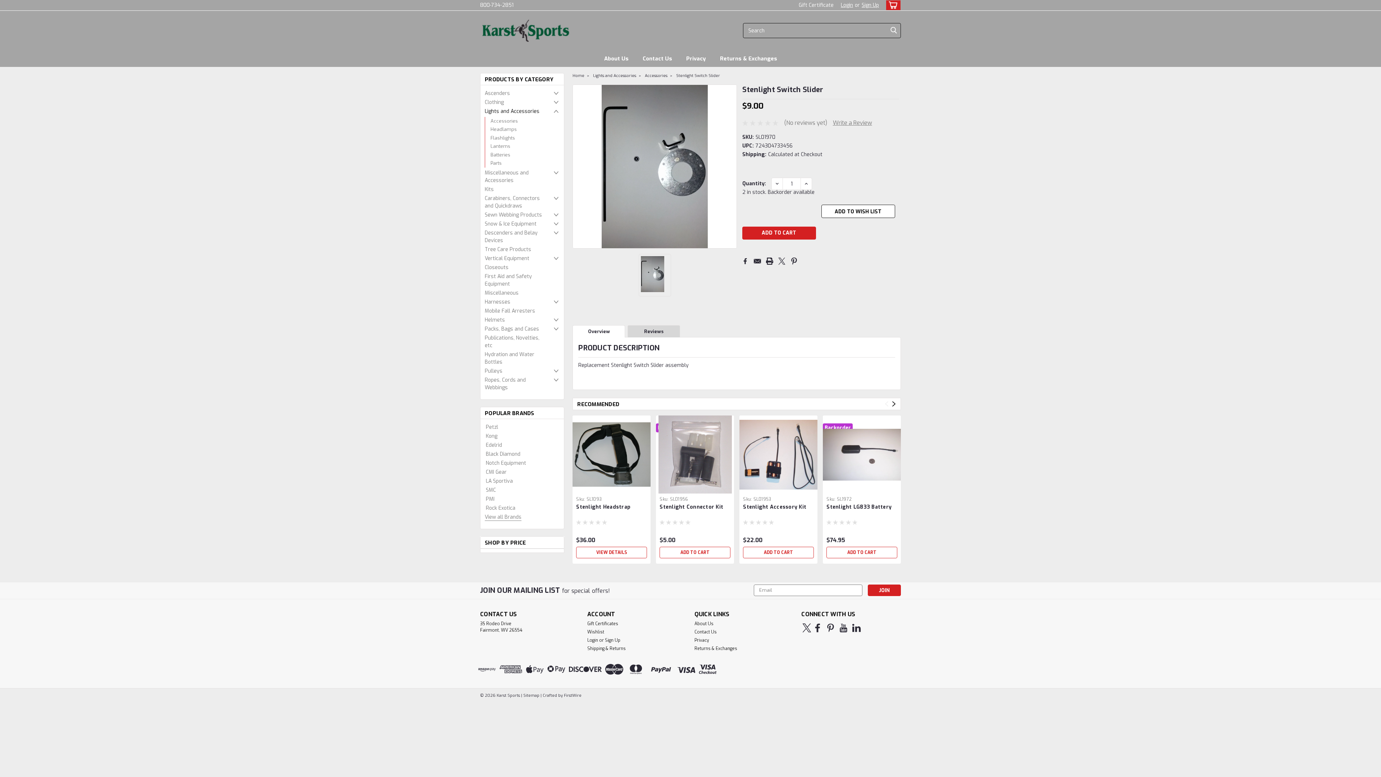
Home (578, 75)
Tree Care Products (508, 249)
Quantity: (754, 183)
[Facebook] (745, 261)
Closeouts (497, 267)
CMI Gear (496, 472)
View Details (611, 552)
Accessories (504, 121)
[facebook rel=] (817, 627)
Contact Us (657, 58)
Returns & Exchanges (748, 58)
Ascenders (497, 93)
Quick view (611, 488)
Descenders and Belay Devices (511, 237)
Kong (491, 436)
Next (894, 404)
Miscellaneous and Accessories (507, 176)
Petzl (492, 427)
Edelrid (494, 445)
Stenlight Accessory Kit (774, 507)
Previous (886, 404)
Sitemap (531, 695)
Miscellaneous (502, 293)
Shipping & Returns (606, 648)
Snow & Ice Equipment (511, 224)
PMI (490, 499)
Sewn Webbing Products (513, 215)
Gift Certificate (816, 5)
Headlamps (504, 129)
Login (847, 5)
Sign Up (870, 5)
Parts (496, 163)
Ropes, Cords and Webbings (505, 384)
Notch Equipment (506, 463)
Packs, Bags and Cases (512, 329)
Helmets (495, 320)
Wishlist (595, 632)
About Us (616, 58)
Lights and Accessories (512, 111)
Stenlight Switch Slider (698, 75)
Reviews (654, 331)
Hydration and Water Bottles (509, 358)
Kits (489, 189)
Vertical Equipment (507, 258)
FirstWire (572, 695)
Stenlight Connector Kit (691, 507)
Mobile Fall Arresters (510, 311)
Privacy (696, 58)
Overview (599, 331)
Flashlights (503, 138)
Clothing (494, 102)
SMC (491, 490)
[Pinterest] (794, 261)
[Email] (757, 261)
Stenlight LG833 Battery (859, 507)
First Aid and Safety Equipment (508, 280)
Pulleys (493, 371)
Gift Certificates (602, 624)
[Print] (769, 261)
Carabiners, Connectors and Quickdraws (512, 202)
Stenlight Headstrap (603, 507)
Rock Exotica (500, 508)
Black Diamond (503, 454)
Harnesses (497, 302)
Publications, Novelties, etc (512, 342)
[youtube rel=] (843, 627)
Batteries (500, 155)
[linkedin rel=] (856, 627)
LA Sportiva (499, 481)
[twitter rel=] (806, 627)
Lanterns (500, 146)
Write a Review (852, 123)
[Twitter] (781, 261)
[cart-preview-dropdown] (892, 5)
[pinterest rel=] (830, 627)
